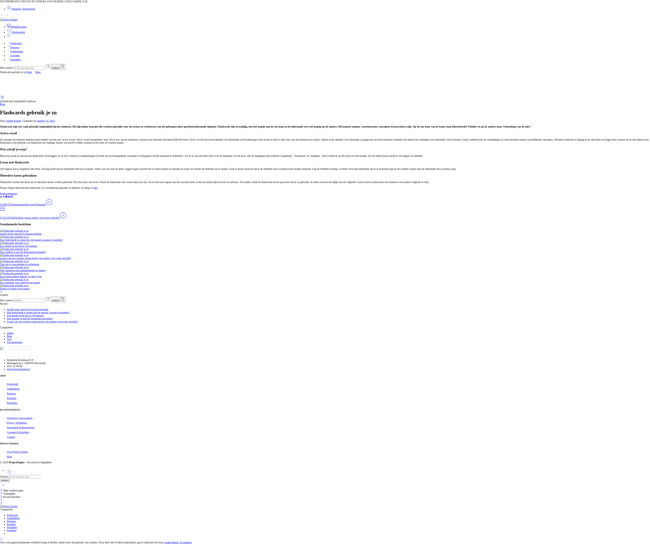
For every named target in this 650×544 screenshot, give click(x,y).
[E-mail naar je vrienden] (11, 197)
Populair (11, 524)
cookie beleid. (171, 542)
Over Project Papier (17, 451)
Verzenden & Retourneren (21, 427)
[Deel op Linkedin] (9, 197)
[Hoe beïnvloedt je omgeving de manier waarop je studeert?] (325, 237)
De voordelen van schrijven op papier (20, 282)
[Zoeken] (8, 36)
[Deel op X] (1, 197)
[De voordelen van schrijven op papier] (325, 279)
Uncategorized (14, 342)
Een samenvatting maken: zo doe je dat (21, 276)
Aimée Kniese (13, 120)
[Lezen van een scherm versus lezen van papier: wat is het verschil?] (325, 255)
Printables (15, 59)
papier (14, 193)
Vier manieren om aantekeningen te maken (23, 270)
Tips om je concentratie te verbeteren (19, 264)
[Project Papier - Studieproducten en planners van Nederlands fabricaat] (9, 19)
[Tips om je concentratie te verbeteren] (325, 261)
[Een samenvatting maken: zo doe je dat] (325, 273)
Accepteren (185, 542)
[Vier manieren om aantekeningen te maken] (325, 267)
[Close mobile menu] (1, 503)
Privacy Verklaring (17, 422)
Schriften (15, 55)
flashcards (5, 193)
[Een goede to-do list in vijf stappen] (325, 243)
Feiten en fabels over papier (14, 288)
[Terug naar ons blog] (2, 210)
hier (96, 187)
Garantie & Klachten (18, 432)
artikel (10, 333)
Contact (11, 437)
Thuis (29, 72)
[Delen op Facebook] (4, 197)
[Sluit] (1, 291)
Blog (38, 72)
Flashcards (15, 43)
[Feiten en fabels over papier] (325, 285)
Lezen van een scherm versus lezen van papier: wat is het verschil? (35, 258)
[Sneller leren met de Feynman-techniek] (325, 230)
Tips (9, 339)
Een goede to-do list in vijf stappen (18, 246)
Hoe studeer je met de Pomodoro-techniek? (23, 252)
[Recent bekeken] (9, 473)
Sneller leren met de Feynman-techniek (21, 233)
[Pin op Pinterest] (6, 197)
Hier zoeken (7, 67)
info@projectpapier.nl (18, 369)
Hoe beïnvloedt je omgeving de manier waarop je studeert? (31, 240)
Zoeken (56, 68)
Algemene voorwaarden (19, 418)
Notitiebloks (16, 51)
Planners (14, 47)
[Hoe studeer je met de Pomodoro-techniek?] (325, 249)
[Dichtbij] (1, 496)
